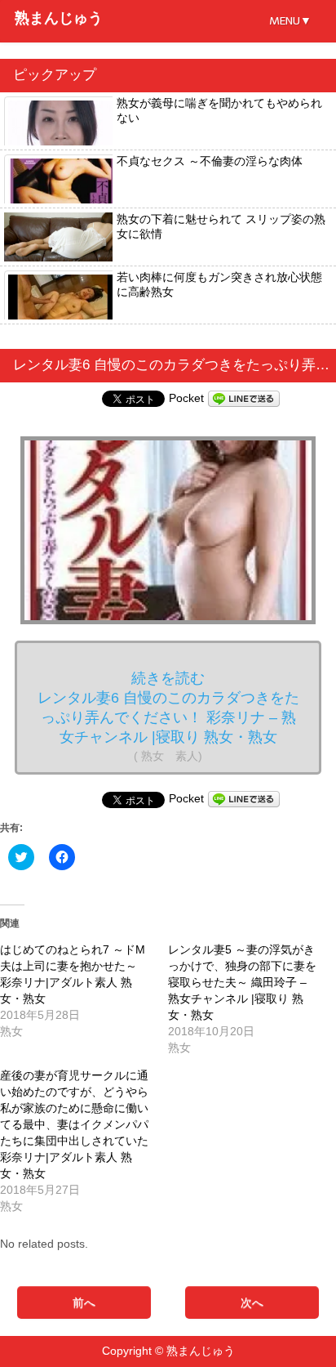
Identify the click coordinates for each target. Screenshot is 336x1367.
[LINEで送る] (244, 397)
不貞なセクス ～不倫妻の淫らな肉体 (210, 161)
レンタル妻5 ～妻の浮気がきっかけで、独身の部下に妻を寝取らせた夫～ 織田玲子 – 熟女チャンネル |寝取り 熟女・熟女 (242, 982)
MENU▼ (290, 21)
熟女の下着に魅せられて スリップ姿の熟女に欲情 (221, 226)
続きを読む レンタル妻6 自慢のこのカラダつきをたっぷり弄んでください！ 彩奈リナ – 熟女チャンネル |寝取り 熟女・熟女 (168, 716)
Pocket (186, 397)
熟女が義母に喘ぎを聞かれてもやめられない (219, 110)
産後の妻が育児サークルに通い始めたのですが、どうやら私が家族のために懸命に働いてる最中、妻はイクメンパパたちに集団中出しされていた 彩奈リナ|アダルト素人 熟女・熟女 (74, 1124)
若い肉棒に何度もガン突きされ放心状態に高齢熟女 (219, 284)
